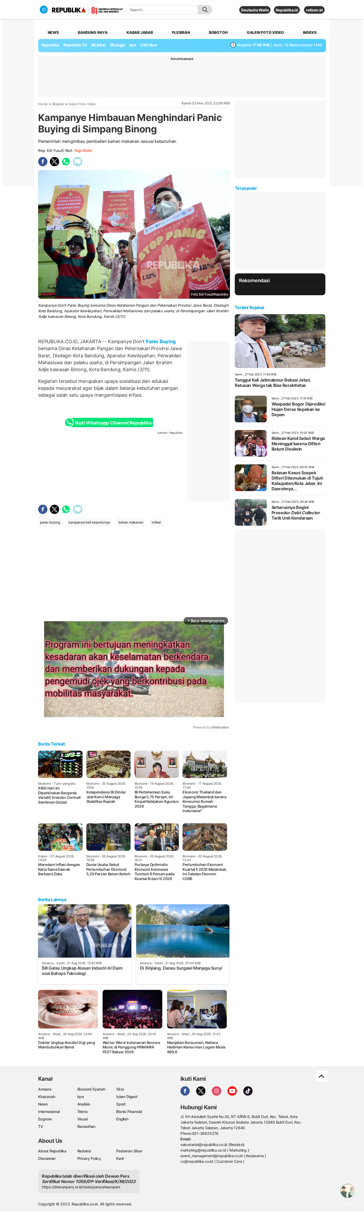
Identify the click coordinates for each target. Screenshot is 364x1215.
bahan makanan (130, 522)
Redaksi (84, 1151)
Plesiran (181, 32)
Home (43, 104)
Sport (121, 1104)
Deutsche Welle (255, 10)
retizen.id (314, 10)
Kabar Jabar (140, 32)
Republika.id (287, 10)
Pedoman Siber (129, 1151)
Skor (120, 1089)
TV (40, 1126)
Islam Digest (126, 1096)
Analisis (83, 1104)
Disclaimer (47, 1158)
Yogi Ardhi (83, 150)
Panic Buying (160, 341)
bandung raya (92, 32)
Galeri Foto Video (82, 104)
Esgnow (45, 1119)
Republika (50, 45)
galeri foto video (265, 32)
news (53, 32)
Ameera (44, 1089)
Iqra (80, 1096)
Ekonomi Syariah (91, 1089)
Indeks (310, 32)
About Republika (52, 1151)
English (122, 1119)
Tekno (82, 1111)
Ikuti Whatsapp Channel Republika (113, 423)
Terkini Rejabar (250, 307)
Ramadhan (86, 1126)
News (43, 1104)
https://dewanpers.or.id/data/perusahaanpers (81, 1187)
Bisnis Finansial (129, 1111)
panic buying (50, 522)
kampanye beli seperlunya (89, 522)
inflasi (156, 522)
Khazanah (46, 1096)
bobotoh (218, 32)
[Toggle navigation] (43, 9)
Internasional (49, 1111)
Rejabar (58, 104)
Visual (82, 1119)
